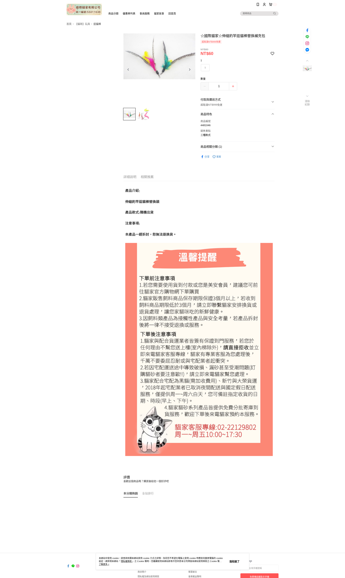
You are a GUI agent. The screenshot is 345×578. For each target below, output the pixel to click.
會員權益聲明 (194, 576)
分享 (207, 156)
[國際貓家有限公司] (84, 9)
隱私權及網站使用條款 (148, 576)
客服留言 (192, 572)
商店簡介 (142, 572)
